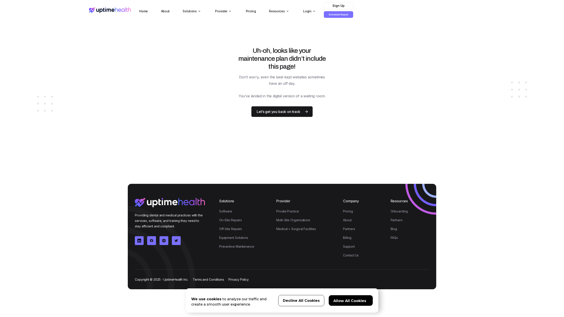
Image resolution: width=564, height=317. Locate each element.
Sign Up (338, 5)
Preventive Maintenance (236, 246)
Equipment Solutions (233, 238)
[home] (110, 10)
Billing (347, 238)
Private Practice (287, 211)
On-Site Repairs (230, 220)
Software (225, 211)
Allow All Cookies (349, 301)
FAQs (394, 238)
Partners (349, 229)
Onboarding (399, 211)
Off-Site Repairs (230, 229)
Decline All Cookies (301, 301)
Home (143, 11)
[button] (191, 11)
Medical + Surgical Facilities (296, 229)
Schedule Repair (338, 14)
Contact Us (351, 255)
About (165, 11)
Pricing (251, 11)
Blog (394, 229)
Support (348, 246)
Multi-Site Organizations (293, 220)
